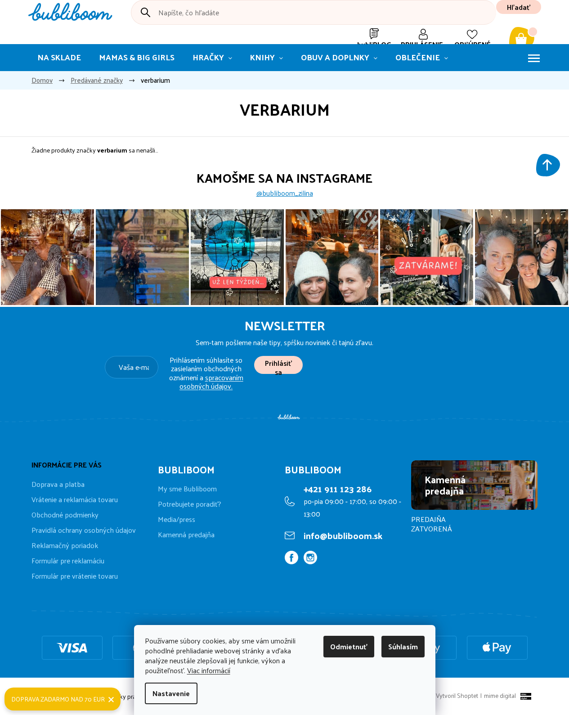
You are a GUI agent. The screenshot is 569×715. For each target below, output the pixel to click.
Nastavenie (171, 693)
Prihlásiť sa (278, 365)
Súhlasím (403, 646)
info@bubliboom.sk (343, 535)
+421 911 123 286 (338, 488)
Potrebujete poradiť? (189, 504)
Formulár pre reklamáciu (67, 560)
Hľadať (518, 6)
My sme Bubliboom (187, 488)
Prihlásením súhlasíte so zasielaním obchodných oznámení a (206, 372)
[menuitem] (59, 57)
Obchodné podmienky (65, 514)
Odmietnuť (348, 646)
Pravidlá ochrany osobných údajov (83, 529)
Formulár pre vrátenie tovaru (74, 575)
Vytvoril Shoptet (457, 695)
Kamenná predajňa (186, 534)
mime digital (498, 695)
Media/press (176, 519)
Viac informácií (208, 670)
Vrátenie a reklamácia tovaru (74, 499)
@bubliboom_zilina (284, 193)
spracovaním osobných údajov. (211, 381)
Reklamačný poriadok (64, 545)
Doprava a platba (58, 483)
